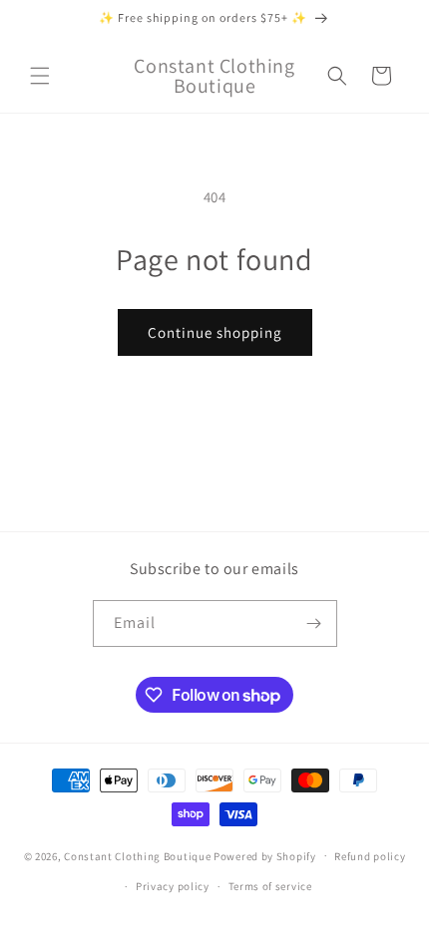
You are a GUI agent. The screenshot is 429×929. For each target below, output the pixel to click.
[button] (40, 76)
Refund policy (369, 856)
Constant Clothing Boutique (137, 855)
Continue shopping (215, 332)
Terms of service (270, 886)
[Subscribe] (314, 623)
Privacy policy (173, 886)
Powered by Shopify (265, 855)
